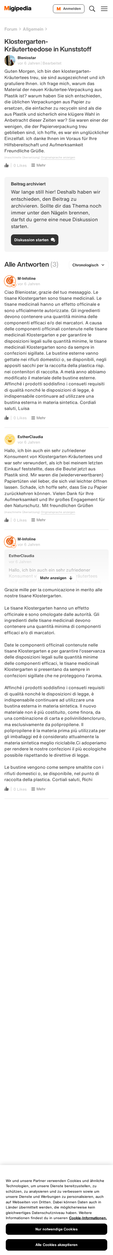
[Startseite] (18, 8)
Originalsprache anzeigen (58, 157)
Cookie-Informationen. (88, 1218)
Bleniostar (27, 57)
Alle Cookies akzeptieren (56, 1244)
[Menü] (104, 9)
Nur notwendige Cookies (56, 1229)
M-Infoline (27, 278)
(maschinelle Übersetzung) (22, 157)
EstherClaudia (30, 436)
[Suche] (92, 8)
